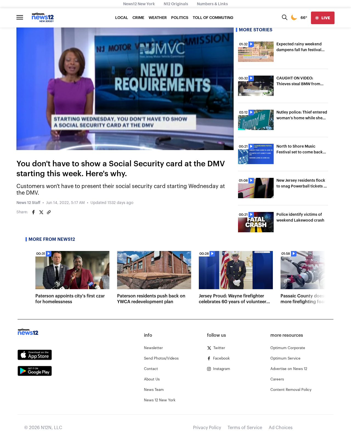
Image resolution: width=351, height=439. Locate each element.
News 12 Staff (28, 203)
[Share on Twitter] (41, 212)
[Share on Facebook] (33, 212)
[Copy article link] (49, 212)
